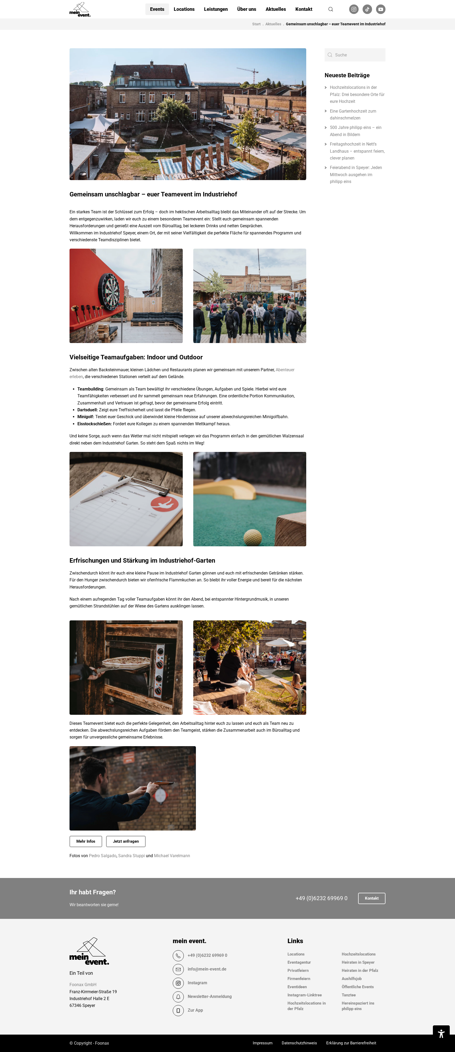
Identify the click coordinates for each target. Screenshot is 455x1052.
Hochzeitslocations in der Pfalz (307, 1006)
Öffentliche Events (358, 987)
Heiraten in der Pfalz (360, 970)
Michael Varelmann (172, 855)
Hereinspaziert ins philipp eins (358, 1006)
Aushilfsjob (352, 978)
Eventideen (297, 987)
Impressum (263, 1043)
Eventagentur (299, 962)
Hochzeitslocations (359, 954)
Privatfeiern (298, 970)
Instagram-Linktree (305, 995)
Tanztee (349, 995)
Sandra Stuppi (131, 855)
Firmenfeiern (299, 978)
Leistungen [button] (216, 9)
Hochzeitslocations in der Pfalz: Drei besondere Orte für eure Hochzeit (357, 94)
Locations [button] (184, 9)
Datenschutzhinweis (299, 1043)
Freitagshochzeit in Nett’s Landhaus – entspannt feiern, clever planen (357, 151)
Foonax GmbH (83, 984)
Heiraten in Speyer (358, 962)
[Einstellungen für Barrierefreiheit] (441, 1033)
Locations (296, 954)
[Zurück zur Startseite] (80, 9)
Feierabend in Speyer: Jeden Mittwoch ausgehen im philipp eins (356, 174)
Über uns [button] (246, 9)
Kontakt (303, 9)
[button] (331, 9)
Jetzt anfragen (126, 841)
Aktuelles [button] (276, 9)
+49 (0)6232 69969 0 (322, 898)
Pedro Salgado (102, 855)
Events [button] (157, 9)
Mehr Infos (85, 841)
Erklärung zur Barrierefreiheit (351, 1043)
